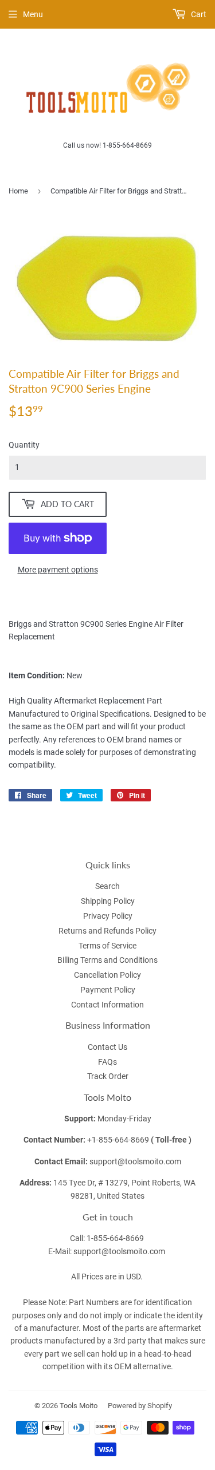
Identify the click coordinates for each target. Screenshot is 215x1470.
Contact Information (107, 1004)
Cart (197, 14)
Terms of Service (107, 945)
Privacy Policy (107, 915)
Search (107, 886)
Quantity (24, 444)
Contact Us (107, 1047)
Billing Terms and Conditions (107, 960)
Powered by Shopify (140, 1405)
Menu (33, 14)
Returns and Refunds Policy (107, 930)
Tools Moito (78, 1405)
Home (18, 191)
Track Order (107, 1076)
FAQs (107, 1061)
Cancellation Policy (107, 974)
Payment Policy (107, 989)
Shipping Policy (108, 901)
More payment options (58, 569)
